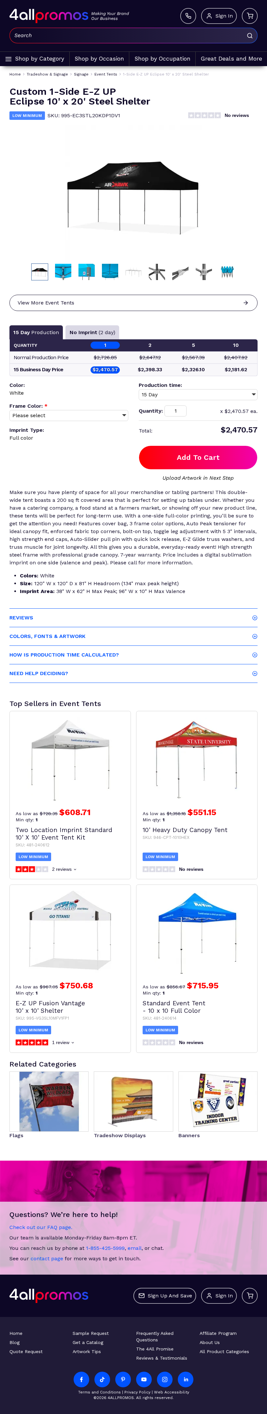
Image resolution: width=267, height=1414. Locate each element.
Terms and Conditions (99, 1392)
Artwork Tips (87, 1351)
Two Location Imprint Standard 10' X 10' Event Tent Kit (64, 833)
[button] (39, 271)
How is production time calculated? (64, 655)
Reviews (21, 618)
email (135, 1248)
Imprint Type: (26, 430)
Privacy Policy (137, 1392)
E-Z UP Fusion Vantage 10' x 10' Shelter (50, 1006)
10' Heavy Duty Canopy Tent (185, 830)
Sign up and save (170, 1296)
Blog (14, 1342)
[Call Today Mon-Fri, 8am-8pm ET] (188, 16)
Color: (17, 385)
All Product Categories (224, 1351)
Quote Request (26, 1351)
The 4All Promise (155, 1348)
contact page (47, 1258)
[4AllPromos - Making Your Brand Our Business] (48, 16)
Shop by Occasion (99, 58)
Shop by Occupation (162, 58)
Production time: (160, 385)
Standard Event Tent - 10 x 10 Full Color (174, 1006)
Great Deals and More (231, 58)
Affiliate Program (218, 1333)
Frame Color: (28, 406)
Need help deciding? (38, 673)
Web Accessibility (171, 1392)
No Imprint (92, 332)
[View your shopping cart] (250, 16)
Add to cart (198, 457)
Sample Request (91, 1333)
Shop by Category (39, 58)
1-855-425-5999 (105, 1248)
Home (15, 1333)
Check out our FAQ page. (40, 1227)
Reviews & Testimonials (161, 1358)
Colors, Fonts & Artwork (47, 636)
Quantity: (151, 411)
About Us (210, 1342)
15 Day (36, 332)
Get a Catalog (88, 1342)
